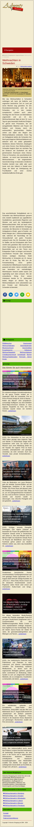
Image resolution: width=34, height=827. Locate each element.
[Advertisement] (17, 29)
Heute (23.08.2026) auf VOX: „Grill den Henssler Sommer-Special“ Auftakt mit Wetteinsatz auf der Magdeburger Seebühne (16, 472)
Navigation (8, 50)
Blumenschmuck (8, 348)
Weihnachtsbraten (8, 345)
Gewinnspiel (27, 343)
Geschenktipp (27, 348)
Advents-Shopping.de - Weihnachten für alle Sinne (13, 7)
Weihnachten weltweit (26, 66)
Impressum (7, 816)
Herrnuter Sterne (25, 357)
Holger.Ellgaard (24, 92)
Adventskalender (26, 345)
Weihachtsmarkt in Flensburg (15, 805)
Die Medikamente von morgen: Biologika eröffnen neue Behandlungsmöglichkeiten (14, 652)
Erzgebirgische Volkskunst (17, 350)
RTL (30, 479)
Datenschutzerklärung (10, 818)
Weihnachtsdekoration (9, 357)
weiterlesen (12, 411)
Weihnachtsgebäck (8, 352)
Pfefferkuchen (7, 343)
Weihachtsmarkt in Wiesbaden (15, 798)
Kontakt (5, 813)
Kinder (4, 359)
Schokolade (21, 354)
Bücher (29, 354)
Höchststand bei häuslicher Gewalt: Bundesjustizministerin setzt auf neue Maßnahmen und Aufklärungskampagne (16, 517)
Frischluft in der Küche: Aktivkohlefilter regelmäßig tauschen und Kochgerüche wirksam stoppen (17, 740)
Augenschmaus (20, 55)
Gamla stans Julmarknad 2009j (11, 92)
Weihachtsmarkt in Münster (14, 803)
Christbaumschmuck (9, 354)
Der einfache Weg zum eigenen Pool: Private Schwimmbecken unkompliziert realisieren (15, 429)
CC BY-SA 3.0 (20, 93)
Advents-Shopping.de (9, 55)
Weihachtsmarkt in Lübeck (14, 800)
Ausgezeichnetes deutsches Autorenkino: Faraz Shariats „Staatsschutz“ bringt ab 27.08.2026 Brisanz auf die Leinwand (16, 695)
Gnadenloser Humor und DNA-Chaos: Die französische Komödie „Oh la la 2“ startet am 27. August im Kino (16, 562)
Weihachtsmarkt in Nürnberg (14, 793)
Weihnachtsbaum (26, 352)
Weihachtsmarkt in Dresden (14, 796)
